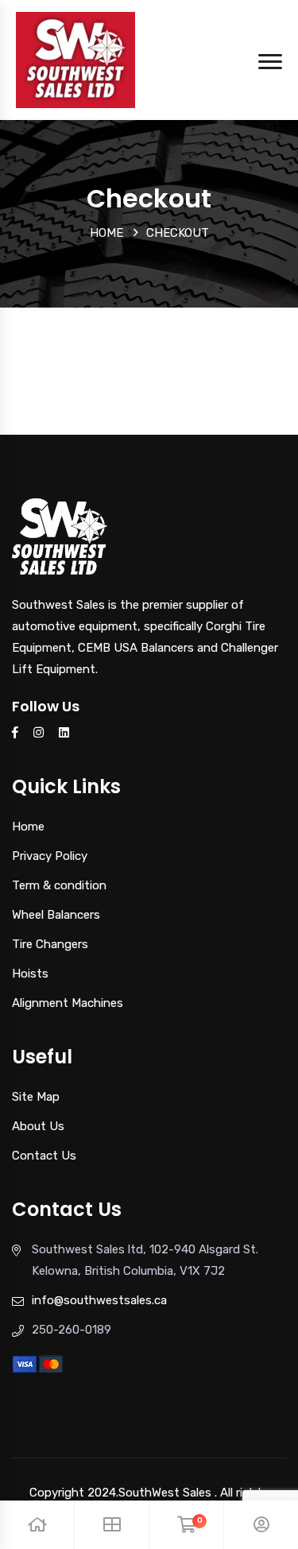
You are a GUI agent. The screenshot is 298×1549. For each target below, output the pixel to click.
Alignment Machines (67, 1003)
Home (106, 233)
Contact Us (44, 1155)
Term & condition (59, 885)
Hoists (30, 973)
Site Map (36, 1097)
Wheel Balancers (56, 915)
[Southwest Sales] (75, 59)
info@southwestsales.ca (99, 1300)
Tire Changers (50, 944)
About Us (38, 1126)
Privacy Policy (49, 856)
